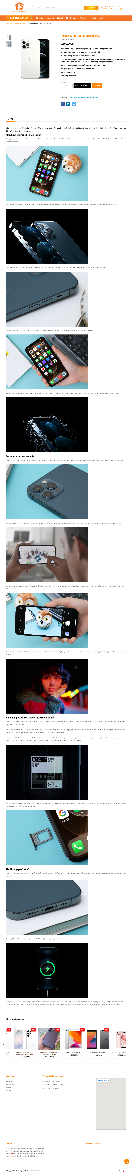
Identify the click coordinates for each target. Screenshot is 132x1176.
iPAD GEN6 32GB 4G (65, 1052)
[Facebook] (119, 1170)
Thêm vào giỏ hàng (82, 85)
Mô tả (10, 119)
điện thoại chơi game (73, 803)
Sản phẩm (17, 24)
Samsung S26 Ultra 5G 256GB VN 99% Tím (41, 1053)
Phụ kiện (83, 18)
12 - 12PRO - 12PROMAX (82, 97)
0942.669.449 (109, 7)
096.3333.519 (109, 8)
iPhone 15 (43, 732)
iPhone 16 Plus (38, 741)
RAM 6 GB (34, 803)
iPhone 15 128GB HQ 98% (114, 1052)
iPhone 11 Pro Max (39, 139)
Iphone (25, 24)
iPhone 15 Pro (117, 730)
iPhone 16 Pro (48, 741)
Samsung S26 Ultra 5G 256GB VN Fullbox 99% (16, 1053)
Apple (72, 39)
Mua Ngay (96, 85)
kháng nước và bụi (48, 393)
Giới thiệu (39, 18)
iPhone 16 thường (26, 741)
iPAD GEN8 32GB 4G (90, 1052)
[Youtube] (123, 1170)
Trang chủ (9, 24)
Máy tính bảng (71, 18)
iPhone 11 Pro (25, 139)
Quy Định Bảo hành (96, 18)
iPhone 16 (36, 738)
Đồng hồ (60, 18)
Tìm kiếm (91, 8)
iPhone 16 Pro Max (60, 741)
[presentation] (4, 1044)
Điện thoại (50, 18)
